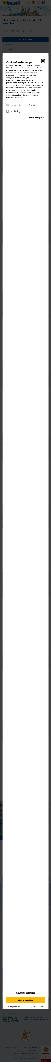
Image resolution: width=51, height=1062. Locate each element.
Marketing (15, 111)
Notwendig (16, 105)
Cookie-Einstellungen (19, 62)
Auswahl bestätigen (25, 992)
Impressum (15, 1007)
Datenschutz (37, 1007)
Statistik (33, 105)
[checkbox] (7, 105)
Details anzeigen (35, 118)
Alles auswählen (25, 1000)
